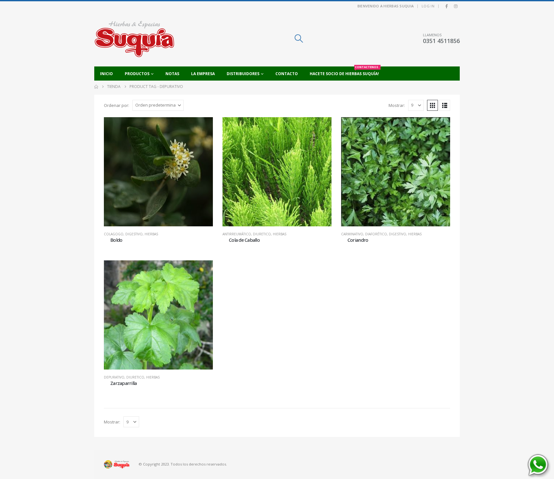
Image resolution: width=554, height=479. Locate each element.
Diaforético (376, 234)
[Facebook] (446, 6)
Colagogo (113, 234)
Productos (137, 73)
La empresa (203, 73)
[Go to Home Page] (96, 87)
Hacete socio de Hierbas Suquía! (344, 71)
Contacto (286, 73)
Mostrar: (397, 105)
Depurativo (114, 377)
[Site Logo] (134, 39)
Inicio (106, 73)
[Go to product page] (158, 171)
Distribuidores (243, 73)
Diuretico (262, 234)
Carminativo (352, 234)
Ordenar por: (116, 105)
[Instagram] (455, 6)
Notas (172, 73)
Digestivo (134, 234)
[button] (299, 38)
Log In (428, 6)
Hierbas (151, 234)
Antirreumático (236, 234)
